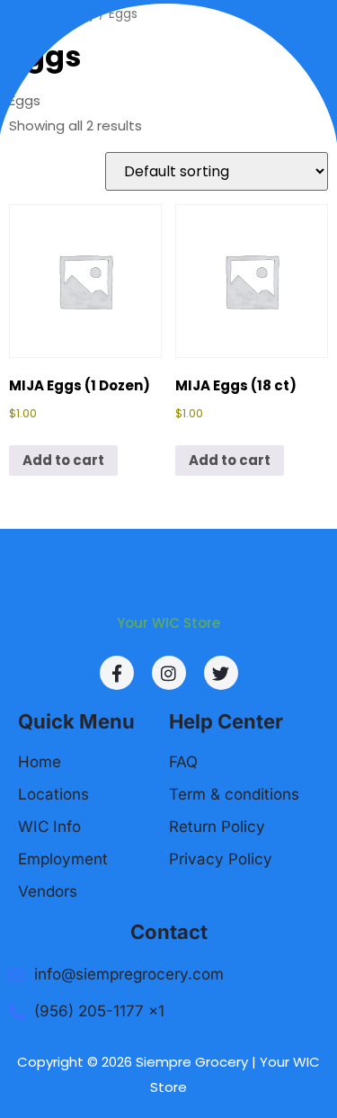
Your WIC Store (168, 622)
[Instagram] (169, 673)
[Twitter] (221, 673)
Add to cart (63, 460)
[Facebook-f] (117, 673)
